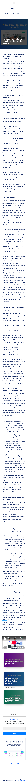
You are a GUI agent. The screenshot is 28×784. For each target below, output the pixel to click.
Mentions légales (21, 780)
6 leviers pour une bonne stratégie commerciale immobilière (12, 700)
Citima (7, 669)
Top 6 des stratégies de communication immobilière (12, 663)
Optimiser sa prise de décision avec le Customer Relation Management (11, 681)
